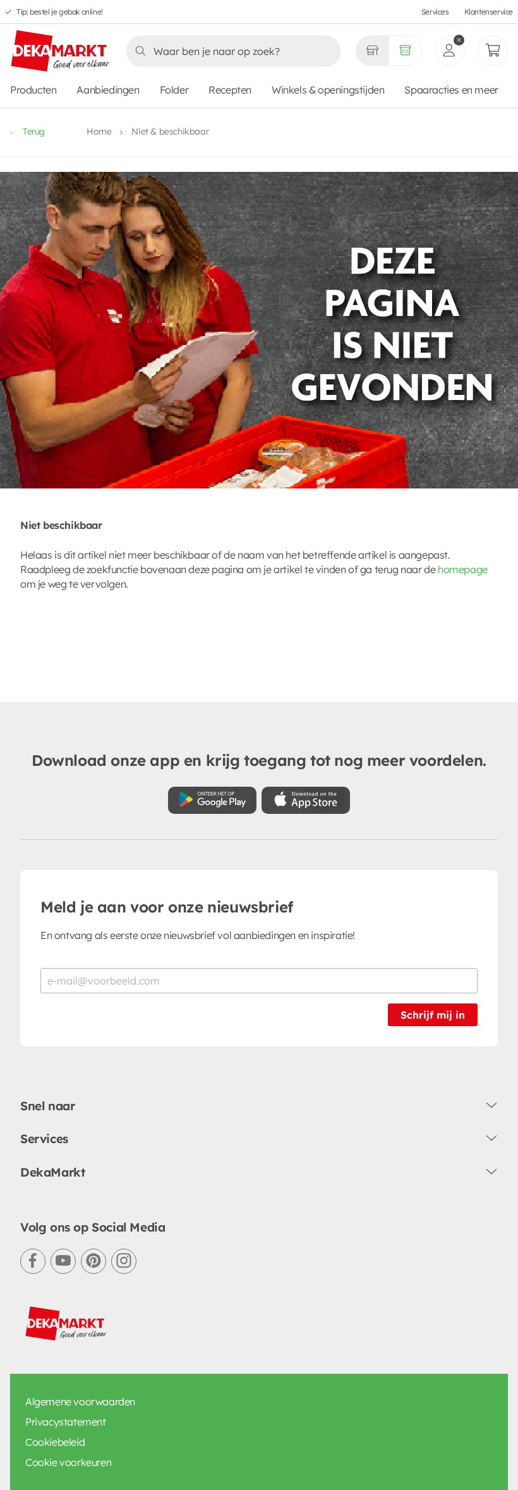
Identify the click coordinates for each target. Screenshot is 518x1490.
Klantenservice (488, 11)
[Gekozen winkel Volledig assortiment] (372, 50)
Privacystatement (65, 1421)
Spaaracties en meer (451, 89)
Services (435, 11)
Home (99, 131)
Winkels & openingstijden (328, 89)
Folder (174, 89)
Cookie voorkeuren (68, 1462)
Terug (34, 131)
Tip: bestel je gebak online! (59, 11)
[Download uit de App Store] (306, 800)
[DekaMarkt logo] (60, 52)
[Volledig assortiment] (405, 50)
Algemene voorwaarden (80, 1401)
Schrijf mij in (433, 1014)
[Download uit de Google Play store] (212, 800)
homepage (463, 569)
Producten (33, 89)
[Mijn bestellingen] (493, 50)
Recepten (229, 89)
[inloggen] (450, 50)
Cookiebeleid (55, 1442)
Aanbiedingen (107, 89)
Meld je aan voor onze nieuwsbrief (166, 906)
